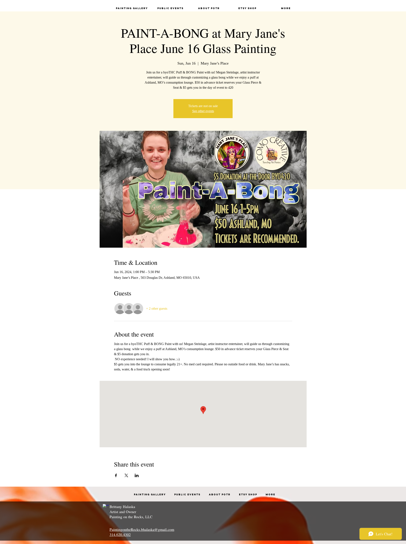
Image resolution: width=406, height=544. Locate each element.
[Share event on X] (126, 475)
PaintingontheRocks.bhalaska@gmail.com (142, 529)
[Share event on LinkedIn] (137, 475)
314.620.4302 (120, 534)
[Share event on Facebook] (116, 475)
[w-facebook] (106, 507)
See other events (203, 111)
